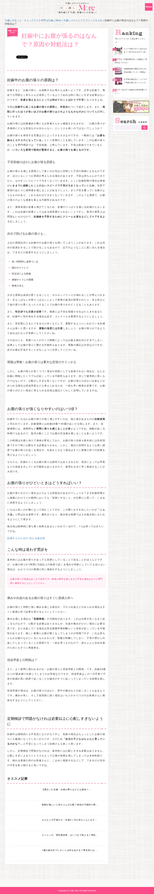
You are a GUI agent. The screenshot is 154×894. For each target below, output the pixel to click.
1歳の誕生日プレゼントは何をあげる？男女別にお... (69, 850)
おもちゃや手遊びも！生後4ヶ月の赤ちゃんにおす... (69, 819)
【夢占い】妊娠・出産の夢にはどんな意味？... (66, 789)
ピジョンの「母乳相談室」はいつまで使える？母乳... (70, 834)
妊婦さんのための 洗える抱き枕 (26, 538)
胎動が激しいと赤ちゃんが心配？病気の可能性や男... (70, 804)
